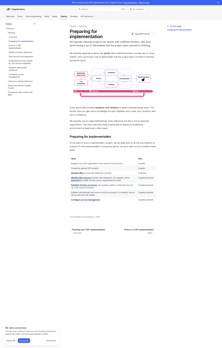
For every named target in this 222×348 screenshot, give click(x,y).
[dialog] (31, 334)
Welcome (10, 16)
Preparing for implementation (179, 30)
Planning (82, 26)
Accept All (24, 341)
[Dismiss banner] (218, 2)
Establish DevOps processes (84, 185)
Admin (55, 16)
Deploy (64, 16)
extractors (76, 180)
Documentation (130, 2)
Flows (20, 16)
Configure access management (85, 200)
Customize (51, 341)
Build (47, 16)
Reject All (11, 341)
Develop (74, 16)
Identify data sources (81, 178)
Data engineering (33, 16)
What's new (144, 2)
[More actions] (154, 34)
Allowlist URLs (77, 173)
